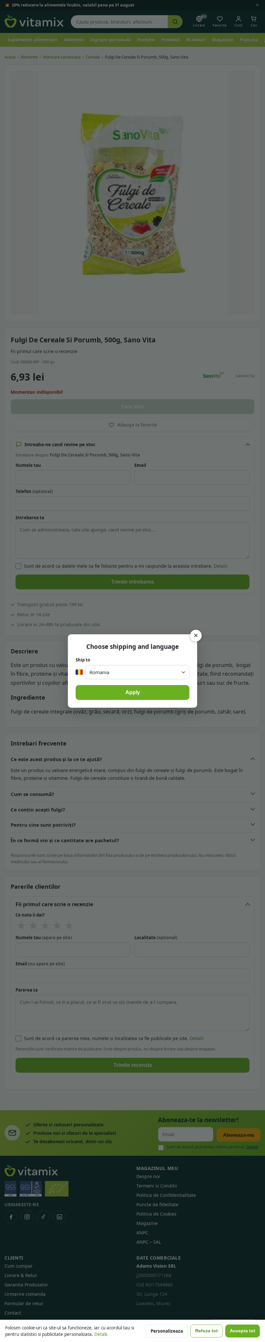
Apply (132, 692)
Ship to (83, 660)
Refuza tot (206, 1330)
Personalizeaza (167, 1331)
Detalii (100, 1334)
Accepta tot (242, 1330)
